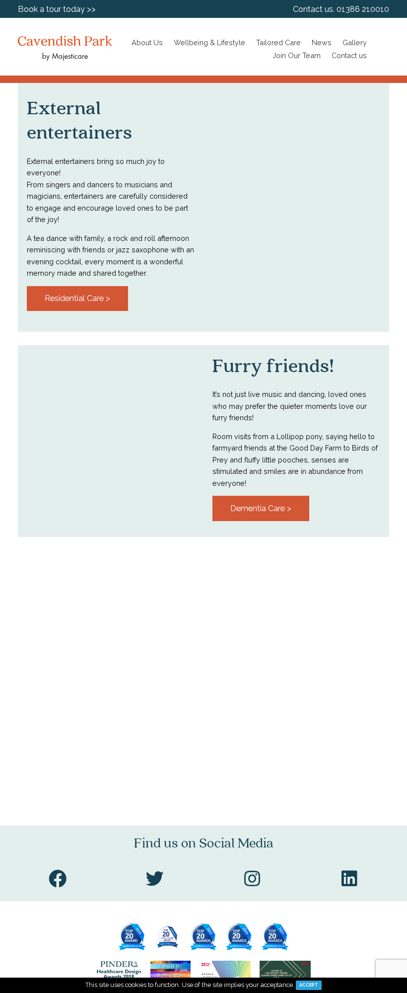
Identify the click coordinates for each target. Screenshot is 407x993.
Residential (58, 95)
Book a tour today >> (57, 9)
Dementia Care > (260, 508)
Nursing (50, 78)
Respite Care (50, 143)
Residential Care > (77, 298)
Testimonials (61, 164)
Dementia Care (54, 117)
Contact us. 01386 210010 (341, 9)
